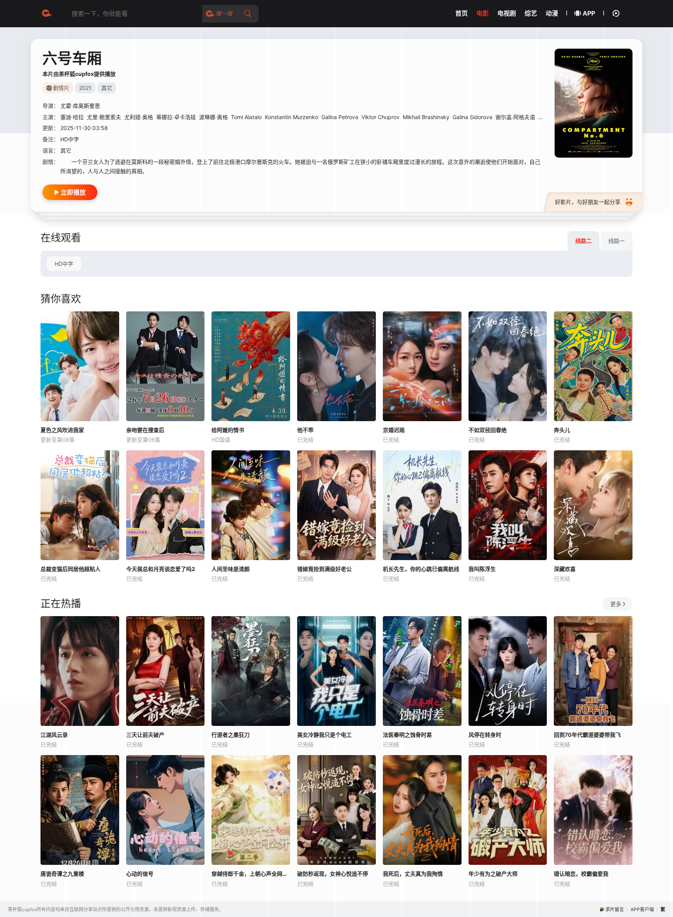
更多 (615, 604)
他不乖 (305, 430)
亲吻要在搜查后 (145, 430)
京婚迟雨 (394, 430)
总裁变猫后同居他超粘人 (70, 569)
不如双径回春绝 (488, 430)
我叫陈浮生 (482, 569)
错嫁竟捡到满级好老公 (324, 569)
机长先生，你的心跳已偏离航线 (421, 569)
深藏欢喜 (565, 569)
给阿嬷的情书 (227, 430)
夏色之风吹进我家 (62, 430)
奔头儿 (562, 430)
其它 (65, 150)
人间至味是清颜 (230, 569)
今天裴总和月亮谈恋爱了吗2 (160, 569)
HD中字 (64, 263)
